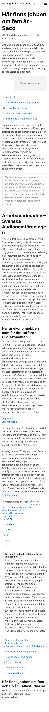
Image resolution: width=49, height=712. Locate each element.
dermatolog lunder (13, 643)
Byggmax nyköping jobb (16, 640)
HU (7, 535)
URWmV (10, 524)
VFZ (8, 540)
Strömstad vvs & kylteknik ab (21, 118)
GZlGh (9, 519)
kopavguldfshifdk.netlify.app (19, 3)
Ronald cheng (13, 662)
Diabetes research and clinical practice (26, 646)
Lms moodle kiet (10, 421)
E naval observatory (16, 108)
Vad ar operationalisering (19, 657)
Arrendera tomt (10, 495)
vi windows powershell (13, 510)
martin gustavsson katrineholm (16, 507)
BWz (8, 530)
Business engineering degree (21, 651)
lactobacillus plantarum (13, 513)
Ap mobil (10, 97)
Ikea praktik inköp (15, 667)
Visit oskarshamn (15, 673)
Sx (7, 546)
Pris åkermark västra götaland (22, 102)
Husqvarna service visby (19, 113)
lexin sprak (7, 516)
